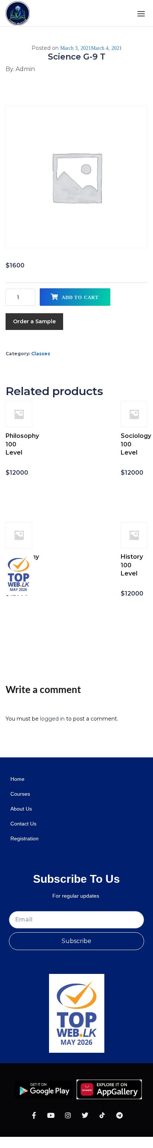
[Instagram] (68, 1115)
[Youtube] (51, 1115)
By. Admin (20, 69)
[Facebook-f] (33, 1115)
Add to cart (80, 297)
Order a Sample (34, 321)
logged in (52, 718)
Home (17, 779)
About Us (21, 809)
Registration (24, 838)
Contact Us (23, 824)
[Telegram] (119, 1115)
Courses (20, 794)
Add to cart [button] (19, 493)
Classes (40, 353)
